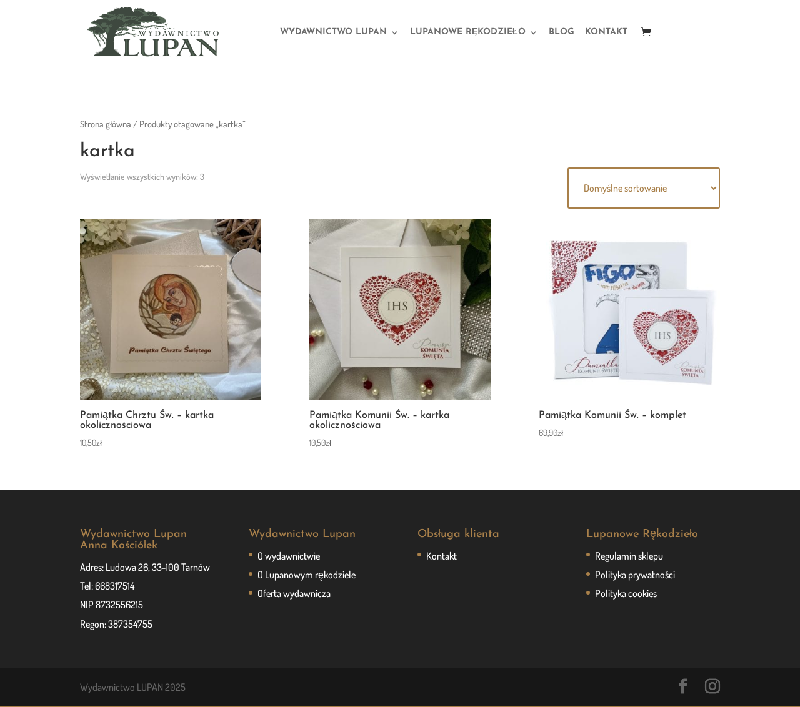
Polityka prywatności (635, 574)
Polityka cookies (626, 593)
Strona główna (105, 123)
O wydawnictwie (289, 556)
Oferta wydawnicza (294, 593)
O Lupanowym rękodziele (307, 574)
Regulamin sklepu (629, 556)
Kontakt (441, 556)
